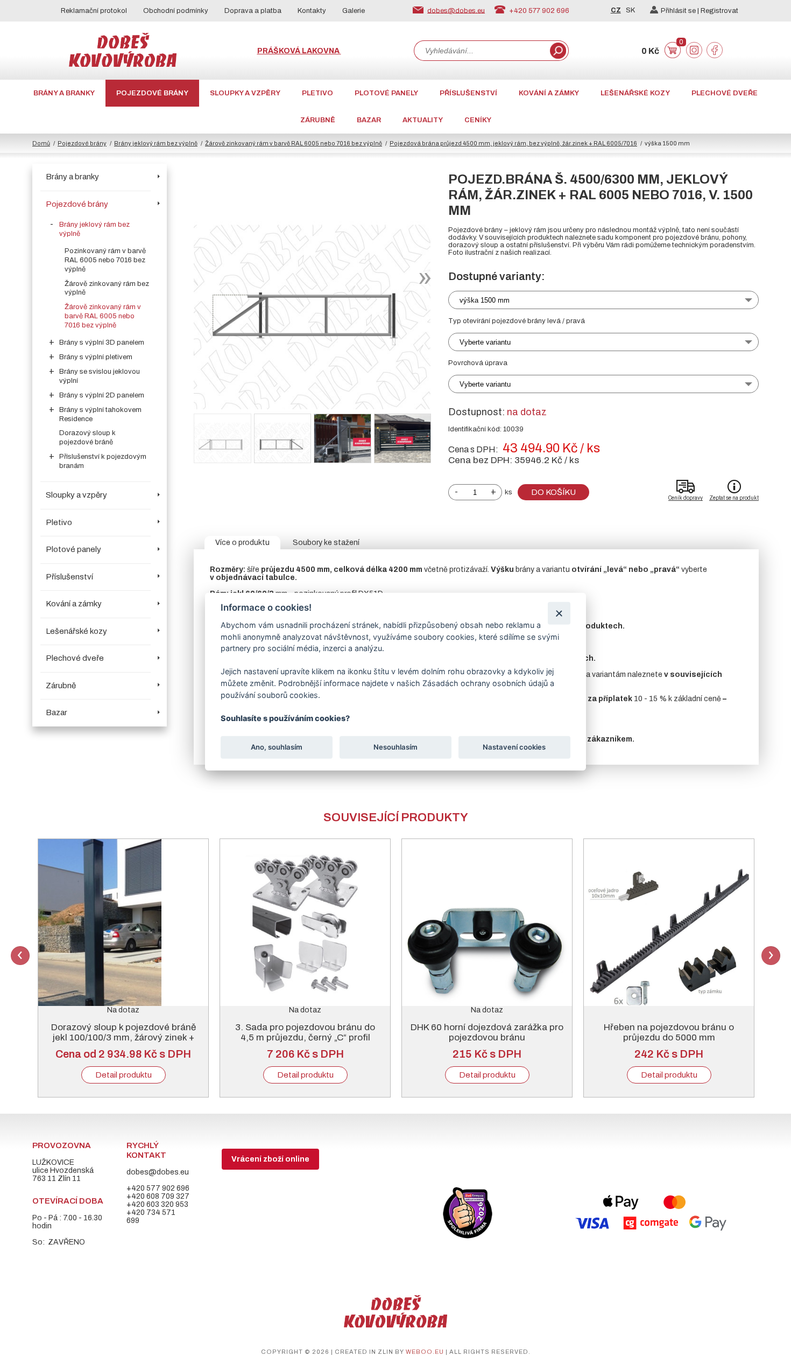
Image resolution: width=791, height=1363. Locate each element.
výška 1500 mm (485, 300)
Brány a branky (64, 93)
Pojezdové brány (152, 93)
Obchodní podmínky (175, 11)
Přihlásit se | (681, 11)
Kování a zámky (549, 93)
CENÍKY (477, 120)
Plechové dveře (724, 93)
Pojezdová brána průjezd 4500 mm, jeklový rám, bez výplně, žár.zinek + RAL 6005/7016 (513, 143)
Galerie (353, 11)
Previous (20, 955)
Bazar (369, 120)
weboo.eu (425, 1351)
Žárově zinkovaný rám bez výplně (107, 288)
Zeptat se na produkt (734, 498)
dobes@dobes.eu (456, 10)
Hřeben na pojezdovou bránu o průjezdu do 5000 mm (669, 1032)
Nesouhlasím (395, 747)
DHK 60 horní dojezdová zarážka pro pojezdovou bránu (487, 1032)
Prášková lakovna (299, 51)
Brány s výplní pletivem (95, 357)
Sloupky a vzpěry (245, 93)
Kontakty (312, 11)
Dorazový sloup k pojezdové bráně (87, 437)
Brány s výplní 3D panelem (101, 342)
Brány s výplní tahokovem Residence (100, 414)
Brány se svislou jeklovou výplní (99, 376)
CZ (616, 10)
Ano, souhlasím (276, 747)
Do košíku (553, 492)
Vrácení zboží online (270, 1159)
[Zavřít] (559, 613)
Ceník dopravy (685, 498)
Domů (41, 143)
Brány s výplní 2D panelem (101, 395)
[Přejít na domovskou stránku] (122, 64)
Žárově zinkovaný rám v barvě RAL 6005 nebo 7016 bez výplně (293, 143)
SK (630, 10)
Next (770, 955)
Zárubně (317, 120)
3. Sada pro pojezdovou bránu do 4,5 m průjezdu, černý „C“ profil (305, 1032)
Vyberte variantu (485, 342)
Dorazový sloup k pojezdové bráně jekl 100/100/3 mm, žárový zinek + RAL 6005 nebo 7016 (123, 1037)
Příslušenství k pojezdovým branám (102, 461)
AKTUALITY (422, 120)
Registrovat (719, 11)
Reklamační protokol (94, 11)
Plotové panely (386, 93)
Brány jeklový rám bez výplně (155, 143)
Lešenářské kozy (635, 93)
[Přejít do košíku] (673, 56)
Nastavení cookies (514, 747)
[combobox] (481, 50)
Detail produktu (123, 1075)
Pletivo (317, 93)
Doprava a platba (252, 11)
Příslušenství (468, 93)
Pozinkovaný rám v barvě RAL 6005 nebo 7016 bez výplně (105, 260)
